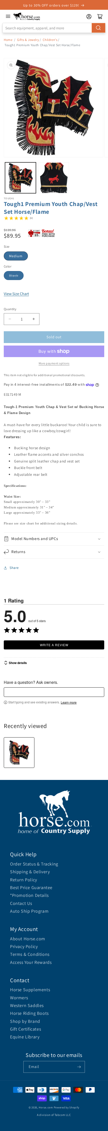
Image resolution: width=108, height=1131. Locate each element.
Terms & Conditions (29, 954)
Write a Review (54, 645)
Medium (16, 256)
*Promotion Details (29, 895)
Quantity (10, 309)
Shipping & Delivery (30, 872)
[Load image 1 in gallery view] (20, 177)
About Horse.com (27, 939)
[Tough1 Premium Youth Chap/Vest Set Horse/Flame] (19, 752)
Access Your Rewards (30, 962)
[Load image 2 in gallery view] (53, 177)
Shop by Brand (25, 1021)
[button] (54, 539)
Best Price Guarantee (31, 887)
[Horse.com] (26, 16)
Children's (50, 40)
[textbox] (54, 692)
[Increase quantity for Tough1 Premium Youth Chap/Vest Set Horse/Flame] (33, 319)
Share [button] (14, 567)
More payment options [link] (54, 363)
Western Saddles (27, 1005)
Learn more (69, 702)
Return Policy (23, 880)
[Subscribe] (79, 1067)
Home (8, 40)
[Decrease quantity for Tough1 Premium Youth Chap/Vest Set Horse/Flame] (9, 319)
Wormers (19, 998)
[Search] (98, 28)
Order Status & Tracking (34, 864)
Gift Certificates (25, 1029)
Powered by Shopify (67, 1107)
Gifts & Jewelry (28, 40)
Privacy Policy (24, 946)
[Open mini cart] (99, 17)
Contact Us (21, 903)
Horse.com (46, 1107)
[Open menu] (8, 16)
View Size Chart (16, 293)
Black (13, 275)
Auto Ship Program (29, 911)
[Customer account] (88, 17)
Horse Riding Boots (29, 1013)
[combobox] (54, 28)
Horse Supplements (30, 989)
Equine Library (24, 1037)
